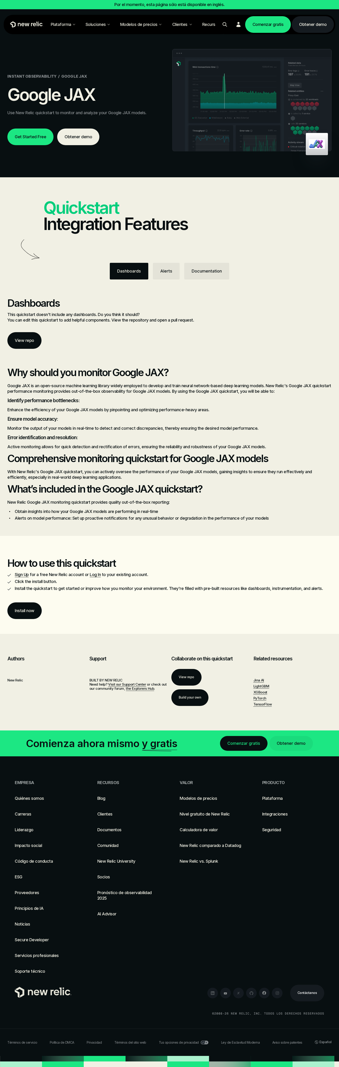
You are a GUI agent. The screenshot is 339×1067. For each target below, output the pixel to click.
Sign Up (22, 574)
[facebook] (264, 993)
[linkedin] (212, 993)
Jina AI (258, 680)
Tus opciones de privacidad (179, 1042)
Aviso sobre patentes (287, 1042)
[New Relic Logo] (26, 24)
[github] (251, 993)
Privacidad (94, 1042)
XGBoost (260, 692)
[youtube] (225, 993)
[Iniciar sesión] (238, 24)
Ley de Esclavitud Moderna (240, 1042)
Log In (95, 574)
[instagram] (277, 993)
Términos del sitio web (130, 1042)
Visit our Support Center (127, 684)
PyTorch (259, 698)
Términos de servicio (22, 1042)
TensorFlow (262, 704)
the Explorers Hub (140, 688)
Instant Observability (31, 76)
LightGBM (261, 686)
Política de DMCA (62, 1042)
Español (325, 1042)
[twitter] (238, 993)
